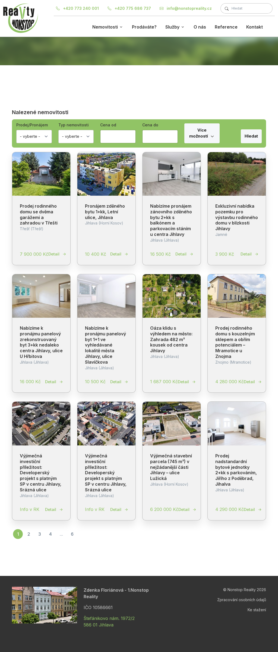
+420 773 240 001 (80, 8)
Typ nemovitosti (73, 125)
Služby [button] (172, 27)
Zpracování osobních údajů (241, 599)
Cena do (150, 125)
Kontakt (254, 27)
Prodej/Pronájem (32, 125)
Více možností (199, 133)
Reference (226, 27)
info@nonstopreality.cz (189, 8)
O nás (200, 27)
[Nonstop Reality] (20, 18)
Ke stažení (257, 609)
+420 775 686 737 (132, 8)
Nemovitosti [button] (105, 27)
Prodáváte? (144, 27)
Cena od (108, 125)
